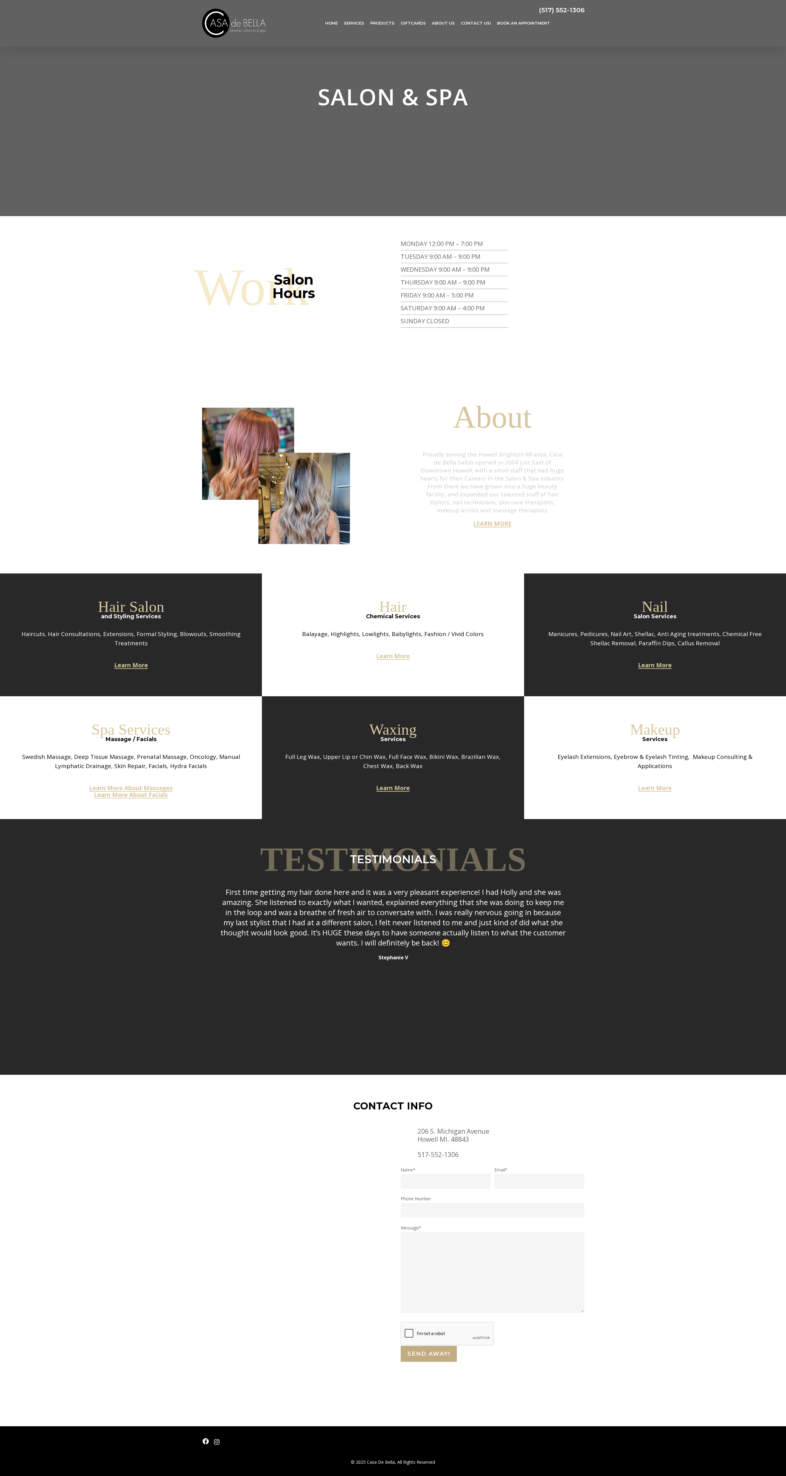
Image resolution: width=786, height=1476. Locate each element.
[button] (492, 524)
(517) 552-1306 (562, 10)
